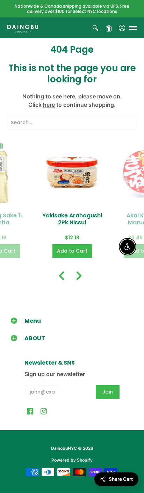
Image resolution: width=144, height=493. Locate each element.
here (49, 104)
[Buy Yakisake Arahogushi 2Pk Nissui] (72, 172)
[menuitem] (95, 27)
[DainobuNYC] (22, 27)
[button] (95, 27)
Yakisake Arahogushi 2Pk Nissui (72, 218)
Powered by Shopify (72, 460)
